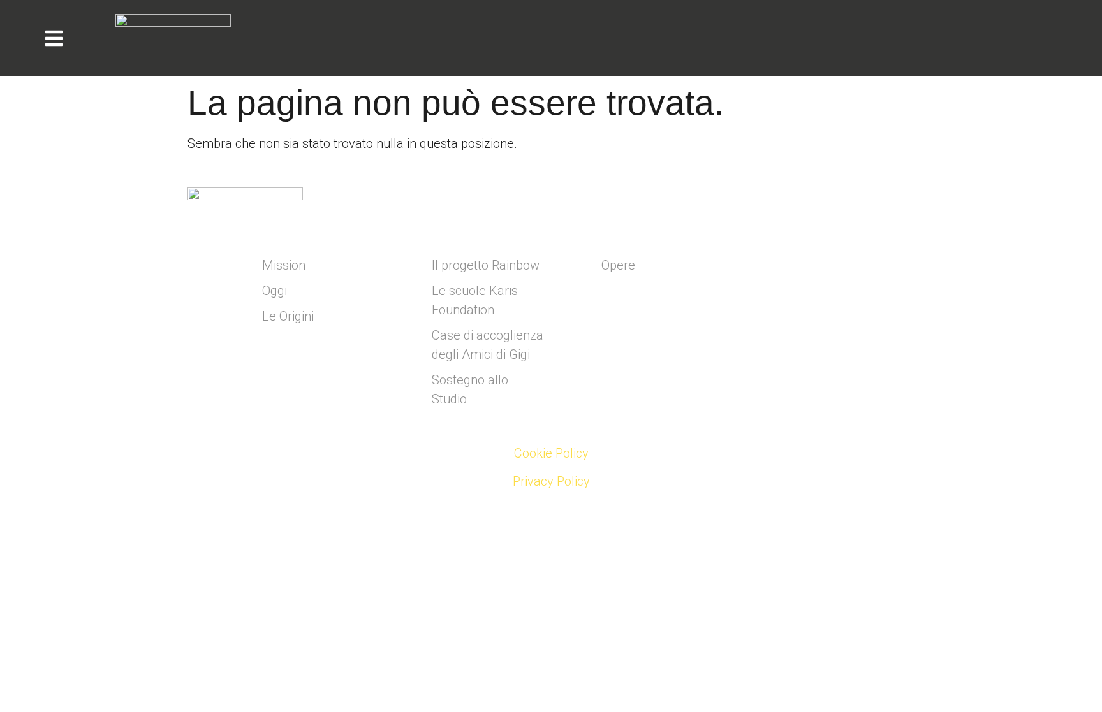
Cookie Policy (551, 453)
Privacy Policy (551, 481)
